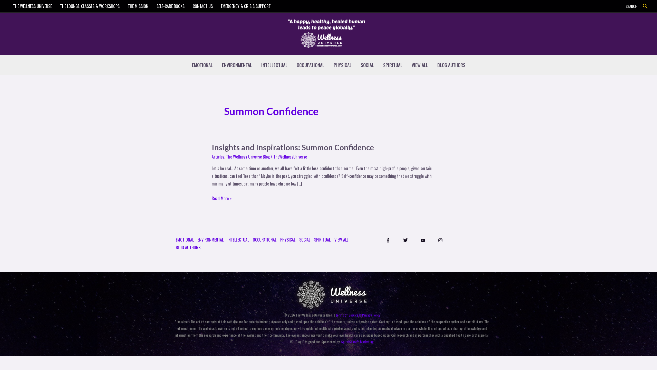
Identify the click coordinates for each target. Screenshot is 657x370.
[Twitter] (405, 240)
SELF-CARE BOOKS (171, 6)
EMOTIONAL (202, 65)
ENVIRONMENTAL (237, 65)
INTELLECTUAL (274, 65)
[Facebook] (388, 240)
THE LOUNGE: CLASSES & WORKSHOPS (90, 6)
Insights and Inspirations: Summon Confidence (293, 147)
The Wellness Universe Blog (248, 157)
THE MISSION (138, 6)
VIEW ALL (420, 65)
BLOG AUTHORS (451, 65)
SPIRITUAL (392, 65)
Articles (218, 157)
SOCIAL (367, 65)
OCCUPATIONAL (310, 65)
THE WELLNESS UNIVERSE (32, 6)
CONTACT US (203, 6)
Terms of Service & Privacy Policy (357, 315)
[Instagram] (440, 240)
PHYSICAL (343, 65)
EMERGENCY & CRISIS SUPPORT (246, 6)
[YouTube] (423, 240)
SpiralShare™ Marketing (357, 341)
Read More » (222, 198)
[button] (645, 6)
